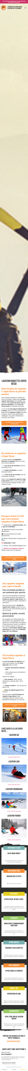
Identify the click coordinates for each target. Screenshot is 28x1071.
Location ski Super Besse (14, 757)
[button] (25, 7)
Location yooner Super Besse (14, 840)
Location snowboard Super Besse (14, 811)
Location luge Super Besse (14, 784)
